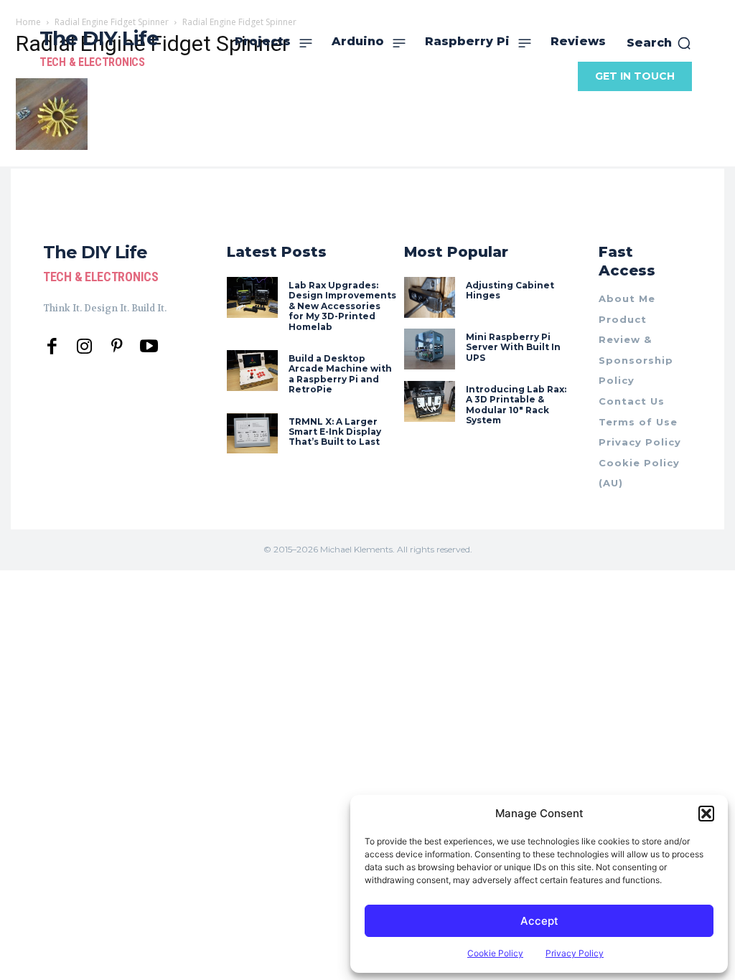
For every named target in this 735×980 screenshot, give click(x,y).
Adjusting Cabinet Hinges (510, 290)
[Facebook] (52, 347)
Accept (539, 921)
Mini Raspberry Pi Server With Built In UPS (513, 347)
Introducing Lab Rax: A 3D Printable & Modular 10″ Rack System (516, 404)
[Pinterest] (117, 347)
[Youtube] (149, 347)
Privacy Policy (575, 953)
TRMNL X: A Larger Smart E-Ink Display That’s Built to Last (335, 432)
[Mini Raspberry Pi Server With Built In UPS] (429, 349)
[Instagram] (84, 347)
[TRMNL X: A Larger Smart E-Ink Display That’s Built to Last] (252, 433)
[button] (706, 813)
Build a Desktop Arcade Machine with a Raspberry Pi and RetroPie (340, 374)
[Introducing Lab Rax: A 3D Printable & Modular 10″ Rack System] (429, 401)
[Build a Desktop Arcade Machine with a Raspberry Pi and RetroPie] (252, 370)
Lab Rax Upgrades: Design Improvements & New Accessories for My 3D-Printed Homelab (342, 306)
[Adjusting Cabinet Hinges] (429, 297)
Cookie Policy (495, 953)
